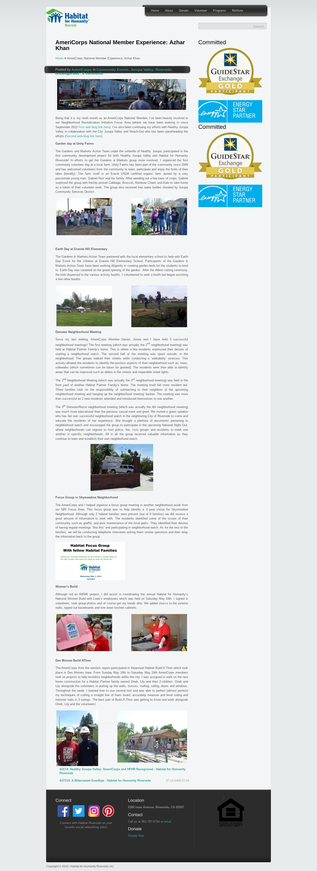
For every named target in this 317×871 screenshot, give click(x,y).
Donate (183, 10)
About (169, 10)
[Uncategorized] (67, 73)
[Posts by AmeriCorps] (81, 69)
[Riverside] (164, 69)
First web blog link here (94, 127)
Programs (219, 10)
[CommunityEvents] (113, 69)
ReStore (237, 10)
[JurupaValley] (142, 69)
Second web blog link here (83, 136)
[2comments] (93, 73)
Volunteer (200, 10)
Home (155, 10)
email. (168, 821)
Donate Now (136, 835)
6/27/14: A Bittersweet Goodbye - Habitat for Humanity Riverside (105, 780)
